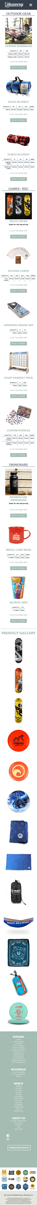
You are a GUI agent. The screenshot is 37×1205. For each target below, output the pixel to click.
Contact (18, 1125)
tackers (18, 1094)
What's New (18, 1129)
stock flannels (18, 1046)
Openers (18, 1086)
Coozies (18, 1092)
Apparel (18, 1036)
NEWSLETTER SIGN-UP (19, 1148)
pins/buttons (18, 1098)
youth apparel (18, 1058)
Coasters (18, 1088)
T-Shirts (18, 1039)
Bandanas (18, 1103)
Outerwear (19, 1043)
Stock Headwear (19, 1072)
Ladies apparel (18, 1041)
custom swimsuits (18, 1062)
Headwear (18, 1069)
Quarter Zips (18, 1054)
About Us (18, 1118)
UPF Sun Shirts (18, 1056)
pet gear (18, 1100)
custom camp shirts (18, 1050)
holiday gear (18, 1111)
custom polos (18, 1052)
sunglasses (18, 1096)
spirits (18, 1109)
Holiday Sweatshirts (18, 1060)
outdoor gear (18, 1107)
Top (35, 1202)
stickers (18, 1090)
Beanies (18, 1076)
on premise (18, 1105)
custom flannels (18, 1048)
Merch (18, 1083)
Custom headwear (18, 1074)
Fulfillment (18, 1123)
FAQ (18, 1127)
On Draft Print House (18, 1121)
